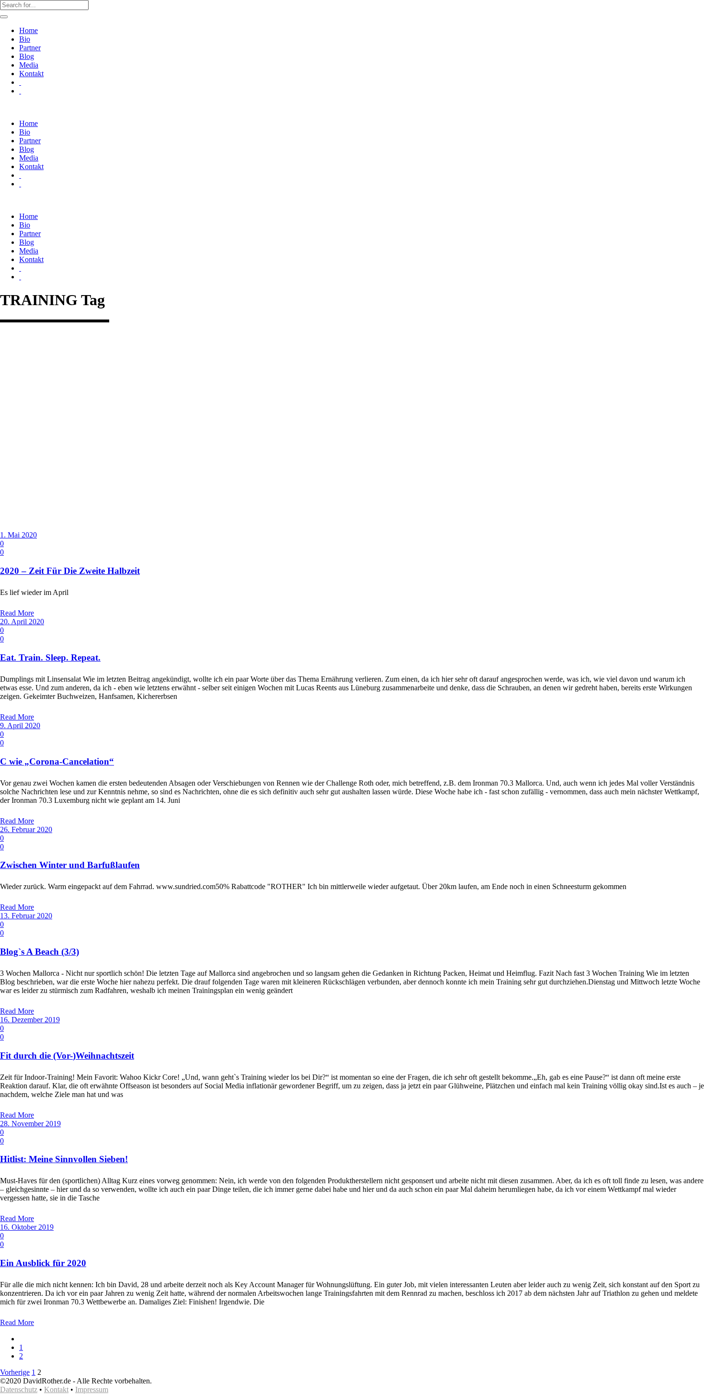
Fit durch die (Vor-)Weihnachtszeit (67, 1056)
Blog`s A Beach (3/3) (39, 952)
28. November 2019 (30, 1124)
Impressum (91, 1389)
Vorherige (15, 1372)
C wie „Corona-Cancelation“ (57, 761)
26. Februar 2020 (26, 829)
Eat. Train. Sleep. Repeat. (50, 657)
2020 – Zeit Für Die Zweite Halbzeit (70, 571)
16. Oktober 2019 (27, 1227)
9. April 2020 (20, 725)
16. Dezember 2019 (30, 1020)
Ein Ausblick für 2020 (43, 1263)
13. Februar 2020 (26, 916)
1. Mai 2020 (18, 535)
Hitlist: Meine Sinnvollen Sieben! (64, 1159)
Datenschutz (18, 1389)
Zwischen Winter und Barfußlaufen (70, 865)
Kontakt (56, 1389)
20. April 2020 (22, 621)
